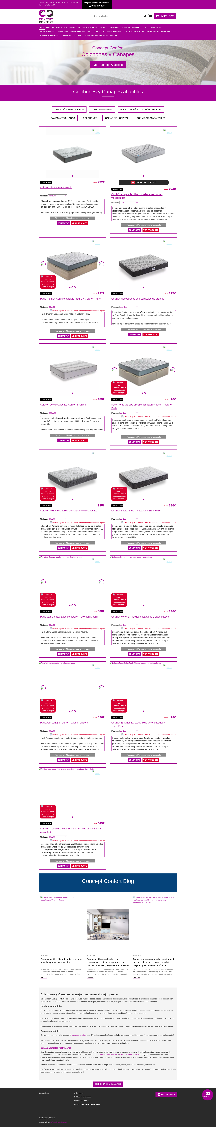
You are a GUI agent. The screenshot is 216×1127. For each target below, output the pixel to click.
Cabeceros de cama (135, 32)
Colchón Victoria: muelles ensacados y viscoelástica (140, 616)
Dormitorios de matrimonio (158, 32)
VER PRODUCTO (79, 223)
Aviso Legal (78, 1093)
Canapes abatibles (130, 28)
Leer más (43, 977)
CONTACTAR (63, 223)
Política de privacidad (82, 1097)
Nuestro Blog (44, 1093)
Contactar (46, 182)
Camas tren (63, 32)
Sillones (77, 36)
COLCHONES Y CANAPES (108, 1084)
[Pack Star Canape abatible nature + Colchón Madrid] (60, 557)
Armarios (67, 36)
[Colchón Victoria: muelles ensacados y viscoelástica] (131, 557)
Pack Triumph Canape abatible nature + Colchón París (70, 298)
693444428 (98, 5)
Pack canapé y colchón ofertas (60, 28)
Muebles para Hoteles (50, 36)
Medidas (43, 196)
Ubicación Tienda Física (69, 109)
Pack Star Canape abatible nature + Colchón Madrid (69, 616)
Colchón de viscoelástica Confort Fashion (63, 404)
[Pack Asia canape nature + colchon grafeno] (57, 663)
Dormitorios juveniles (80, 32)
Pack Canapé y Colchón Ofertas (140, 109)
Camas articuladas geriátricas (91, 28)
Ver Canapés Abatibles (108, 64)
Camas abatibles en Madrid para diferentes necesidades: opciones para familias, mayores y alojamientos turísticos (108, 962)
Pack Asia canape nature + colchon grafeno (64, 722)
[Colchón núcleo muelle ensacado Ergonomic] (143, 476)
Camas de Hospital (116, 118)
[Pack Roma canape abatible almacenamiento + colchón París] (143, 370)
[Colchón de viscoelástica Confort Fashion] (72, 370)
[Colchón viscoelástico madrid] (72, 153)
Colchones (114, 28)
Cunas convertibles (152, 28)
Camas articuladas (63, 118)
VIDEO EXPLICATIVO (145, 182)
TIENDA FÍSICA (166, 16)
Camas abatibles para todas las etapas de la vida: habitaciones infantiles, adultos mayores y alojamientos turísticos (154, 962)
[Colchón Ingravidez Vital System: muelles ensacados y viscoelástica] (66, 769)
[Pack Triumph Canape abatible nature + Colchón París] (72, 264)
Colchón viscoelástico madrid (56, 187)
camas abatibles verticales (130, 1054)
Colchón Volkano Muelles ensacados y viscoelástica (68, 510)
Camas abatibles (47, 32)
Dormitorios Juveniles (151, 118)
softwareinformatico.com (58, 1122)
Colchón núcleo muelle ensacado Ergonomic (135, 510)
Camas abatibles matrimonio (55, 1048)
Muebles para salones (113, 32)
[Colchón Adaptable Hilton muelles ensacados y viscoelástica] (143, 153)
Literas (97, 32)
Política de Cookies (81, 1101)
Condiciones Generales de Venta (87, 1104)
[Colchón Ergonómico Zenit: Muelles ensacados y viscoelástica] (135, 663)
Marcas (113, 36)
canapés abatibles (79, 1035)
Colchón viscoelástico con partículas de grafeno (137, 298)
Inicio (42, 28)
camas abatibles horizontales (105, 1054)
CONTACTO (207, 1096)
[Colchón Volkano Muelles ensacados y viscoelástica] (72, 476)
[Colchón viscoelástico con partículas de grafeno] (143, 264)
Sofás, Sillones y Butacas (96, 36)
